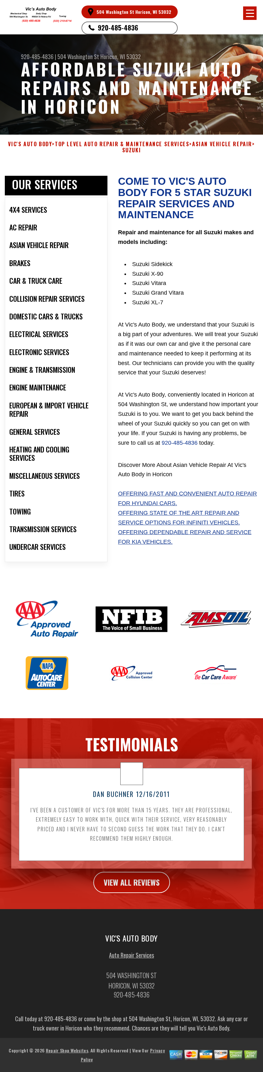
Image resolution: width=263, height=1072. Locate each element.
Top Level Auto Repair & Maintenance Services (122, 144)
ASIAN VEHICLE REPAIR (222, 144)
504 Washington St (78, 56)
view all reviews (132, 882)
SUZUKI (131, 150)
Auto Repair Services (131, 955)
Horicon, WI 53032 (120, 56)
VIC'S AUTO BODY (30, 144)
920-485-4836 (118, 28)
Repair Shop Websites (67, 1050)
